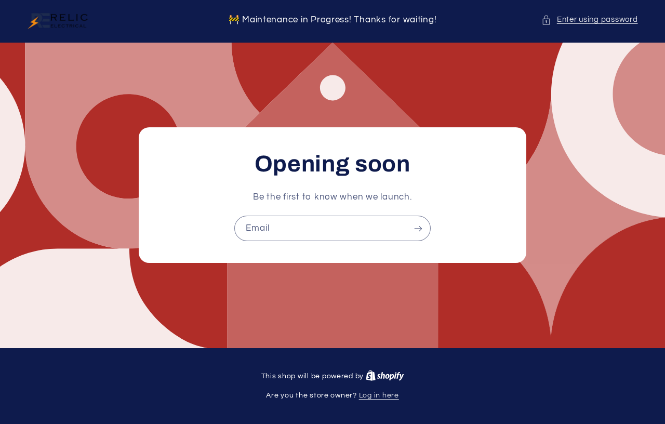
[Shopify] (385, 376)
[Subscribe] (418, 228)
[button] (589, 20)
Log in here (379, 395)
